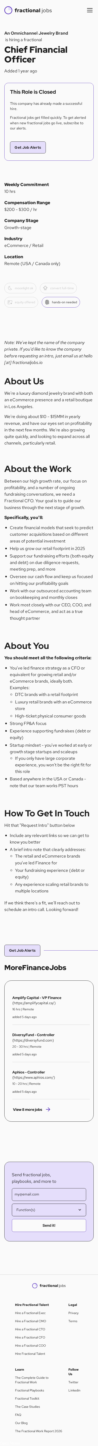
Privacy (73, 1313)
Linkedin (74, 1390)
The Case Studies (27, 1407)
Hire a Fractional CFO (30, 1337)
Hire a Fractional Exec (30, 1313)
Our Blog (21, 1423)
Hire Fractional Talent (30, 1354)
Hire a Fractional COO (30, 1345)
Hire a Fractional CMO (30, 1321)
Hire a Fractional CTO (30, 1329)
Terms (72, 1321)
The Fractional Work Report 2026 (38, 1431)
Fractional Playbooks (29, 1390)
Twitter (73, 1382)
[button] (88, 10)
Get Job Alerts (28, 147)
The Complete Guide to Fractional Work (32, 1380)
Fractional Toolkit (27, 1398)
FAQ (18, 1415)
